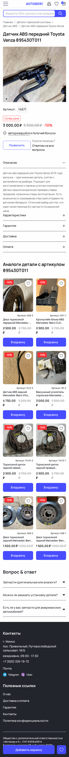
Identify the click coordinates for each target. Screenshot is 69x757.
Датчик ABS (10, 26)
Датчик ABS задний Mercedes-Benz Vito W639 (15, 393)
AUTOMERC (34, 3)
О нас (7, 694)
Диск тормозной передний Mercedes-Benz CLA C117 (16, 321)
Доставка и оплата (16, 701)
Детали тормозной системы (34, 22)
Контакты (9, 714)
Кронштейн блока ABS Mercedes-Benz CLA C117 (50, 321)
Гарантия (9, 707)
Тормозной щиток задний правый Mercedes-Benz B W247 (50, 466)
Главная (8, 22)
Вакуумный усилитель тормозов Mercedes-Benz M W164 (50, 393)
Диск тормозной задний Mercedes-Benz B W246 (17, 539)
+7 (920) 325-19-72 (16, 661)
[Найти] (60, 13)
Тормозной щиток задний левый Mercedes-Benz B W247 (17, 466)
